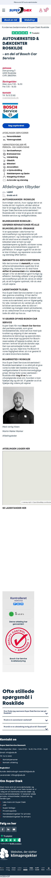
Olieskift (11, 160)
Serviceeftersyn (14, 151)
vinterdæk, (35, 271)
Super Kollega (9, 808)
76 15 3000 (7, 756)
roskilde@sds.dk (10, 98)
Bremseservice (13, 154)
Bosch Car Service (31, 326)
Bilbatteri (11, 164)
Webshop (29, 20)
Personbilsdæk (14, 136)
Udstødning (12, 157)
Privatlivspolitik (9, 811)
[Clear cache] (50, 1)
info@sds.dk (11, 753)
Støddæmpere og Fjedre (18, 174)
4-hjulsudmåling (14, 170)
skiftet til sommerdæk (13, 271)
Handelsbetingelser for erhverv (17, 817)
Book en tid (10, 20)
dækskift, (26, 263)
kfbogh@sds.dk (18, 775)
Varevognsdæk (14, 140)
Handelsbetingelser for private (16, 814)
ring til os (21, 376)
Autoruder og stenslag (17, 180)
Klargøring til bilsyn (16, 177)
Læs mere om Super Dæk (14, 802)
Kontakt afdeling (10, 763)
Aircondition (12, 167)
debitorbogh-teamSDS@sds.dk (21, 772)
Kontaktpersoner (10, 760)
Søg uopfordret (16, 126)
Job (4, 805)
